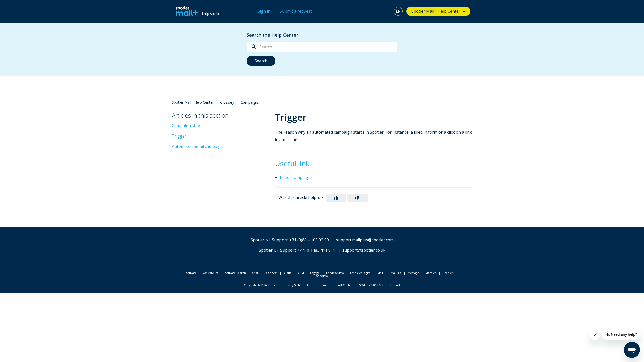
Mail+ (381, 273)
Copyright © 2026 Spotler (260, 285)
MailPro (396, 273)
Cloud (288, 273)
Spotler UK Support (277, 250)
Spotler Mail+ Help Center (193, 102)
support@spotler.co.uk (363, 250)
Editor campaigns (296, 177)
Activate (191, 273)
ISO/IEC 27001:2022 (370, 285)
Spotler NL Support (269, 240)
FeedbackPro (335, 273)
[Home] (185, 11)
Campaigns (250, 102)
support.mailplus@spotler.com (365, 240)
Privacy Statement (296, 285)
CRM (301, 273)
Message (413, 273)
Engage (315, 273)
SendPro (322, 276)
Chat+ (256, 273)
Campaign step (186, 125)
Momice (430, 273)
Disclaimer (321, 285)
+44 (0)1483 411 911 (316, 250)
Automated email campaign (197, 146)
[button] (336, 198)
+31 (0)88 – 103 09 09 (309, 240)
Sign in (264, 11)
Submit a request (296, 11)
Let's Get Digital (360, 273)
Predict (448, 273)
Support (394, 285)
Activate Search (235, 273)
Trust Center (343, 285)
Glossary (227, 102)
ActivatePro (211, 273)
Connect (271, 273)
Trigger (179, 136)
